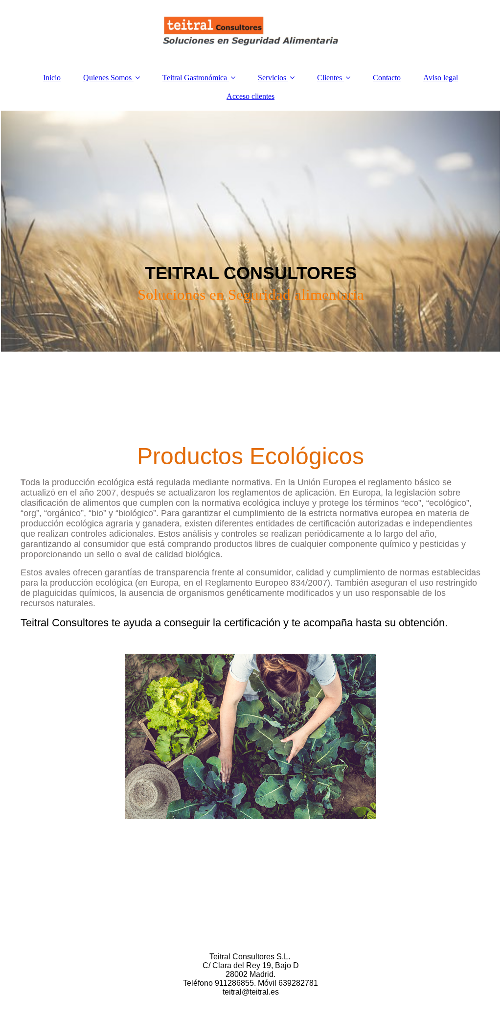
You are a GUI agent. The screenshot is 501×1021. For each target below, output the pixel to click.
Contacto (387, 77)
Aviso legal (440, 77)
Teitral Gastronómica (194, 77)
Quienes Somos (107, 77)
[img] (250, 32)
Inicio (52, 77)
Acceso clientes (250, 96)
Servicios (272, 77)
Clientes (329, 77)
